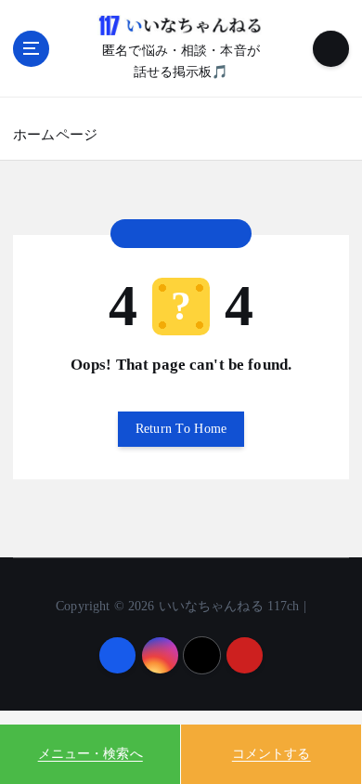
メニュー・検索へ (90, 754)
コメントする (271, 754)
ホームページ (55, 134)
